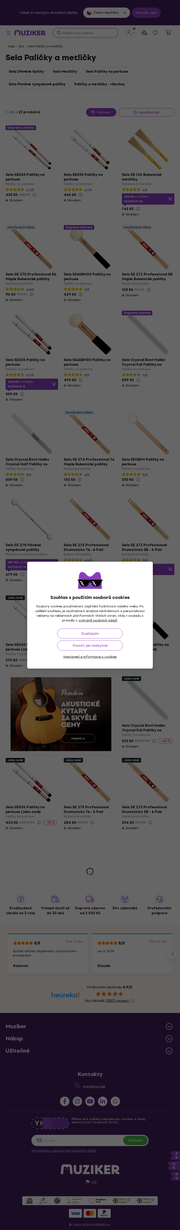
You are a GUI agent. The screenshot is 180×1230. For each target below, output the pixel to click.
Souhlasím (90, 633)
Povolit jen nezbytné (90, 645)
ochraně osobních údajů (98, 620)
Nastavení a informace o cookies (90, 656)
